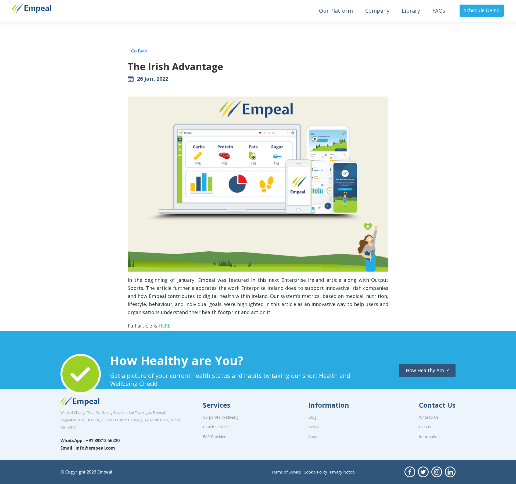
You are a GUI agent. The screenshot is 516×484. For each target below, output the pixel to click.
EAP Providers (215, 436)
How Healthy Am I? (427, 370)
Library (411, 10)
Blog (312, 417)
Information (429, 436)
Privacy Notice (342, 472)
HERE (164, 325)
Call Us (425, 426)
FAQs (438, 10)
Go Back (139, 51)
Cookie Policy (315, 472)
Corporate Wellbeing (220, 417)
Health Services (216, 426)
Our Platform (336, 10)
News (313, 426)
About (313, 436)
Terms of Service (286, 472)
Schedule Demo (482, 10)
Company (377, 10)
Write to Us (429, 417)
